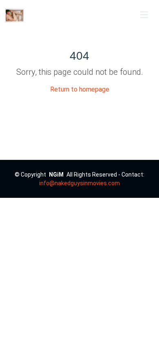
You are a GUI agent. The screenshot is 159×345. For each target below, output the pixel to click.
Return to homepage (79, 89)
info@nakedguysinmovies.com (79, 183)
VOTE (119, 15)
